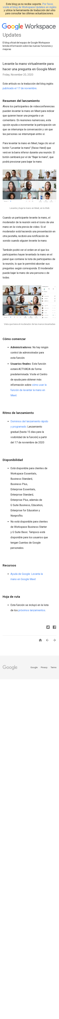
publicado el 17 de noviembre (20, 88)
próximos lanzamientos (31, 610)
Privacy (44, 667)
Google (34, 667)
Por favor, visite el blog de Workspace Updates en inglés (29, 5)
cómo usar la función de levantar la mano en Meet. (28, 390)
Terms (53, 667)
